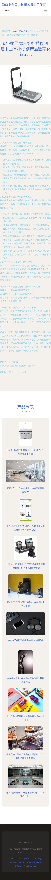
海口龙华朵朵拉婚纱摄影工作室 (29, 862)
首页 (15, 31)
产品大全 (23, 31)
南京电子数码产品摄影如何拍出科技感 (25, 640)
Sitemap (33, 866)
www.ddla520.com (32, 859)
